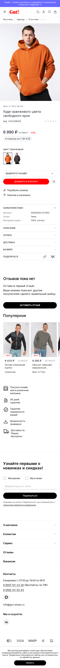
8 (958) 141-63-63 (13, 589)
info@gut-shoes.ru (13, 604)
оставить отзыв (30, 305)
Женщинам (14, 478)
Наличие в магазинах (19, 195)
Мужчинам (36, 478)
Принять (30, 663)
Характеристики (13, 208)
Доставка (9, 242)
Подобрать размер (17, 190)
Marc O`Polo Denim (13, 106)
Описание (9, 228)
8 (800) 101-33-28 (13, 585)
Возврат (8, 249)
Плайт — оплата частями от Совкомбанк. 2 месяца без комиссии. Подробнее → (30, 3)
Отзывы (8, 552)
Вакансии (9, 561)
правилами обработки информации (19, 505)
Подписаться (30, 495)
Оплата (7, 235)
